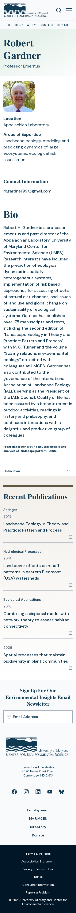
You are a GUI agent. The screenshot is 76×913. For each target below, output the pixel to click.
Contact (46, 25)
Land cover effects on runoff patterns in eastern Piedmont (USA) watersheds (32, 572)
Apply (31, 25)
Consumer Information (38, 885)
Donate (63, 25)
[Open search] (58, 10)
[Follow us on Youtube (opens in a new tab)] (49, 791)
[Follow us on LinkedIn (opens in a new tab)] (38, 791)
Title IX (38, 877)
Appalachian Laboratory (26, 124)
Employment (38, 810)
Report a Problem (38, 892)
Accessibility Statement (38, 861)
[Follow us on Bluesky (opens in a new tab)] (61, 791)
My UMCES (38, 818)
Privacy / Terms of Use (38, 869)
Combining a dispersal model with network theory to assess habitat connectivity (36, 620)
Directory (15, 25)
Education (12, 470)
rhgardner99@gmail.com (27, 191)
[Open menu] (69, 10)
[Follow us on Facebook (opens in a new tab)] (14, 791)
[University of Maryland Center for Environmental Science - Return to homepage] (38, 746)
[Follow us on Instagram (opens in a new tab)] (26, 791)
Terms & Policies (38, 854)
